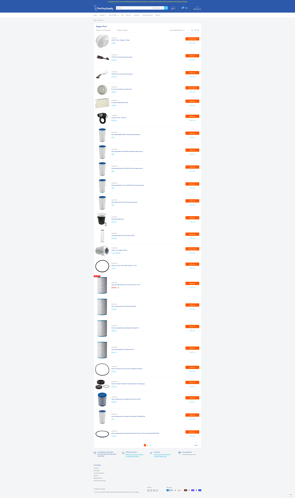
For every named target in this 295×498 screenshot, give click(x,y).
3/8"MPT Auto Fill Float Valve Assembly (121, 74)
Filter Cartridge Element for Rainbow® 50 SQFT (123, 306)
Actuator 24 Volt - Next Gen (118, 117)
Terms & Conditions (147, 15)
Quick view (192, 43)
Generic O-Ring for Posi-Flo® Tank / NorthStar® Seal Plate (126, 368)
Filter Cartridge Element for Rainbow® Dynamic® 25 (125, 328)
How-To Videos (113, 15)
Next (196, 445)
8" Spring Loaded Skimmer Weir (119, 102)
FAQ (122, 15)
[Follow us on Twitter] (151, 490)
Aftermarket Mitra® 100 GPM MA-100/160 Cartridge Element (127, 151)
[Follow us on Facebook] (148, 490)
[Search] (166, 8)
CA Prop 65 (96, 470)
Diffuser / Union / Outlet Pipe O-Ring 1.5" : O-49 (124, 265)
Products (102, 15)
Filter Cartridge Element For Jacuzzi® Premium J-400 (125, 284)
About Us (128, 15)
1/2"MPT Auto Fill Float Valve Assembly (121, 57)
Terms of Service (132, 492)
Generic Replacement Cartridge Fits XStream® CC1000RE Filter (128, 416)
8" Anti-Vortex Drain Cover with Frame (121, 89)
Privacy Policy (122, 492)
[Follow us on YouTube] (157, 490)
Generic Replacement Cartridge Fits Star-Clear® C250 (125, 399)
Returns (158, 15)
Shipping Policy (98, 478)
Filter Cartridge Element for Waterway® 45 (122, 349)
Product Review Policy (100, 480)
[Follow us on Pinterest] (154, 490)
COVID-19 (96, 468)
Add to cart (192, 55)
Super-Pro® (114, 38)
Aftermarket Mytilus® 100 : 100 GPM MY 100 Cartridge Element (127, 185)
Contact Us (137, 15)
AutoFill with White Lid (117, 219)
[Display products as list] (195, 30)
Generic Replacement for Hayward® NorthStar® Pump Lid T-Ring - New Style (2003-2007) (135, 433)
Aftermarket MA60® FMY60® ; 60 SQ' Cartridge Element (125, 134)
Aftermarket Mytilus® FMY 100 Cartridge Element (124, 202)
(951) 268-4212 (197, 9)
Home (95, 15)
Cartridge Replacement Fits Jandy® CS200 (122, 235)
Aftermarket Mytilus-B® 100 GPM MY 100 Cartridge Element (127, 168)
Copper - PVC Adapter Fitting (119, 250)
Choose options (192, 39)
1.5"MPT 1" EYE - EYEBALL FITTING (120, 40)
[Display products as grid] (198, 30)
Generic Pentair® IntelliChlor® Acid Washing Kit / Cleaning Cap (128, 383)
